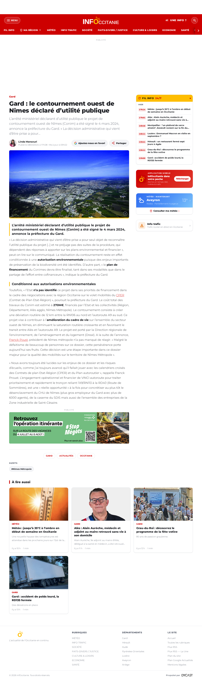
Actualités (66, 456)
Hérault (126, 642)
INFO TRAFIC (69, 30)
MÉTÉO (51, 30)
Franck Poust (18, 340)
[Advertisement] (101, 64)
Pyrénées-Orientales (133, 651)
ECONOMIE (169, 30)
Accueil (172, 638)
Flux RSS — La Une (178, 651)
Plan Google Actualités (180, 660)
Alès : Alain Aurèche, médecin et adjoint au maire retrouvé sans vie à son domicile (100, 532)
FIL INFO (9, 30)
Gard (12, 96)
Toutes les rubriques (179, 642)
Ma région (31, 30)
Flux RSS (172, 647)
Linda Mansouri (27, 141)
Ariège (125, 664)
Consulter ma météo (166, 211)
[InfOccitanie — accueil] (101, 20)
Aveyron (126, 660)
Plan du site (174, 655)
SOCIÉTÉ (87, 30)
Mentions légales (177, 664)
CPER (120, 295)
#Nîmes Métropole (21, 469)
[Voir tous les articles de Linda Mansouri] (12, 143)
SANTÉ (185, 30)
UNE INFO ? (176, 20)
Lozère (125, 655)
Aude (125, 647)
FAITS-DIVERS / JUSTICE (113, 30)
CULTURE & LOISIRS (145, 30)
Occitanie (86, 456)
